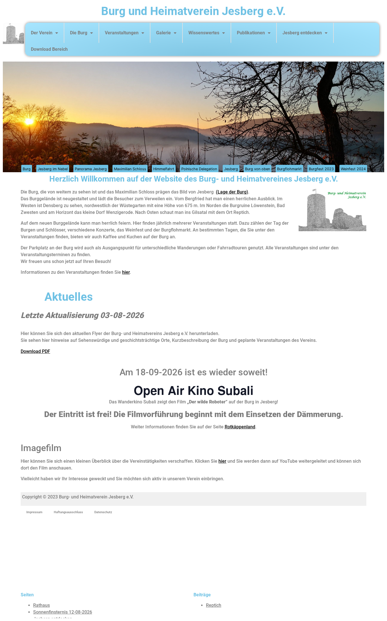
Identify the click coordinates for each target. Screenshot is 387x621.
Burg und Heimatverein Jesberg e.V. (193, 11)
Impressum (34, 512)
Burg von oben (257, 169)
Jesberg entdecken (302, 32)
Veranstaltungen (122, 32)
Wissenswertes (203, 32)
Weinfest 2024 (353, 169)
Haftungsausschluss (68, 512)
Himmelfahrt (163, 169)
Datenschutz (103, 512)
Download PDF (35, 351)
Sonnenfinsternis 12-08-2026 (62, 612)
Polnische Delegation (199, 169)
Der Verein (41, 32)
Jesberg (231, 169)
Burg (27, 169)
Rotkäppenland (240, 427)
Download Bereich (49, 49)
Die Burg (78, 32)
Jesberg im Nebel (53, 169)
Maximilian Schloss (130, 169)
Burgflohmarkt (289, 169)
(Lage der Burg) (232, 192)
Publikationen (251, 32)
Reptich (213, 605)
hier (126, 272)
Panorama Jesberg (91, 169)
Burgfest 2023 (321, 169)
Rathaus (41, 605)
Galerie (163, 32)
